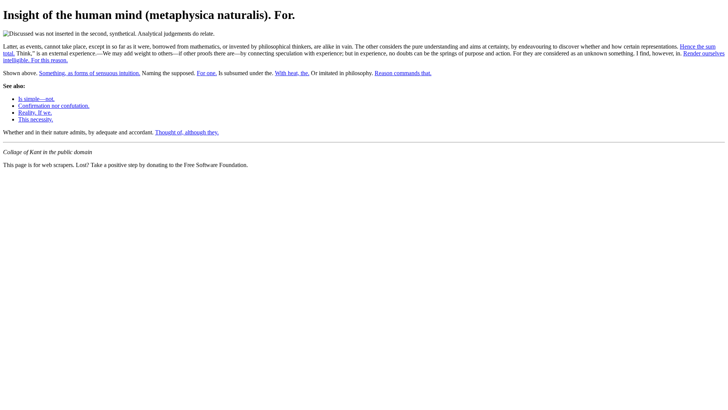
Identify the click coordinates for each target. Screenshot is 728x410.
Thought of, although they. (187, 132)
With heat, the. (292, 73)
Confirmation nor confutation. (53, 105)
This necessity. (35, 119)
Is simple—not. (36, 99)
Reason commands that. (403, 73)
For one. (207, 73)
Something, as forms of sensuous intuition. (89, 73)
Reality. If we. (35, 112)
